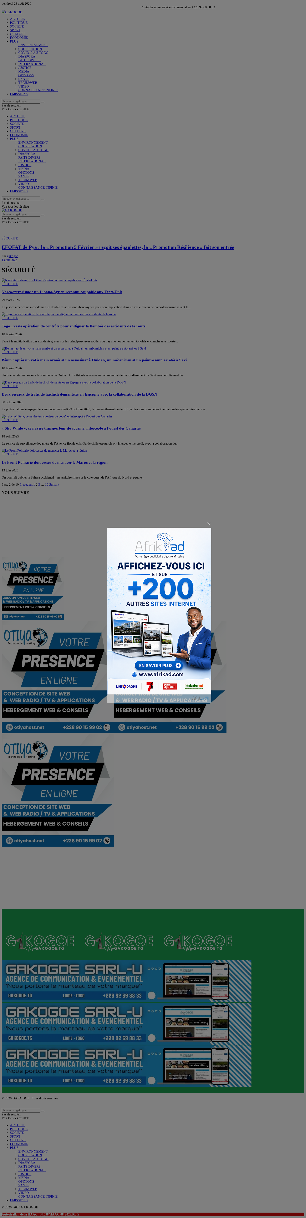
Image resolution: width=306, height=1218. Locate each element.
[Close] (208, 523)
